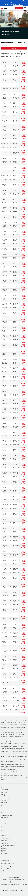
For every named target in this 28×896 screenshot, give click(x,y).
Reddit (3, 851)
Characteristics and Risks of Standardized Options (11, 743)
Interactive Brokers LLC (14, 877)
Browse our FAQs (4, 817)
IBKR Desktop (4, 802)
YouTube (4, 855)
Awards (2, 828)
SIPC (14, 879)
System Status (4, 818)
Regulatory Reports (5, 838)
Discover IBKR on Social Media (7, 845)
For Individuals (4, 812)
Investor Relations (4, 833)
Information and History (6, 832)
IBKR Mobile (3, 804)
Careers (2, 830)
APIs (2, 805)
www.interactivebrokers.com (10, 886)
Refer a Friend (4, 795)
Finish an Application (5, 791)
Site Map (2, 871)
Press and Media (4, 837)
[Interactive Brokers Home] (4, 8)
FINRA (10, 879)
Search (14, 48)
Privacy (2, 870)
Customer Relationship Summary (7, 865)
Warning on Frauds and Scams (7, 866)
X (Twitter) (4, 853)
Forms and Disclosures (6, 868)
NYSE (7, 879)
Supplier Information (5, 823)
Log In (2, 787)
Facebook (4, 847)
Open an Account (4, 789)
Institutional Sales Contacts (6, 815)
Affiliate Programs (4, 840)
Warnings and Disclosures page (20, 749)
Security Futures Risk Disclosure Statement (10, 763)
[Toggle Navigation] (25, 8)
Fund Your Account (5, 810)
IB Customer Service (11, 746)
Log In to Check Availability (23, 62)
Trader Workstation (5, 800)
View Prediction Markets (17, 4)
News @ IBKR (3, 835)
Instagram (4, 848)
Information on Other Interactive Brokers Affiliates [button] (12, 890)
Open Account (19, 8)
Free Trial (3, 794)
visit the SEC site (4, 773)
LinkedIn (4, 850)
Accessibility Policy (5, 860)
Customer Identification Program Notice (9, 863)
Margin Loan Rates (6, 756)
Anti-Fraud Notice (4, 861)
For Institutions (4, 814)
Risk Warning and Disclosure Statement (9, 769)
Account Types (4, 792)
